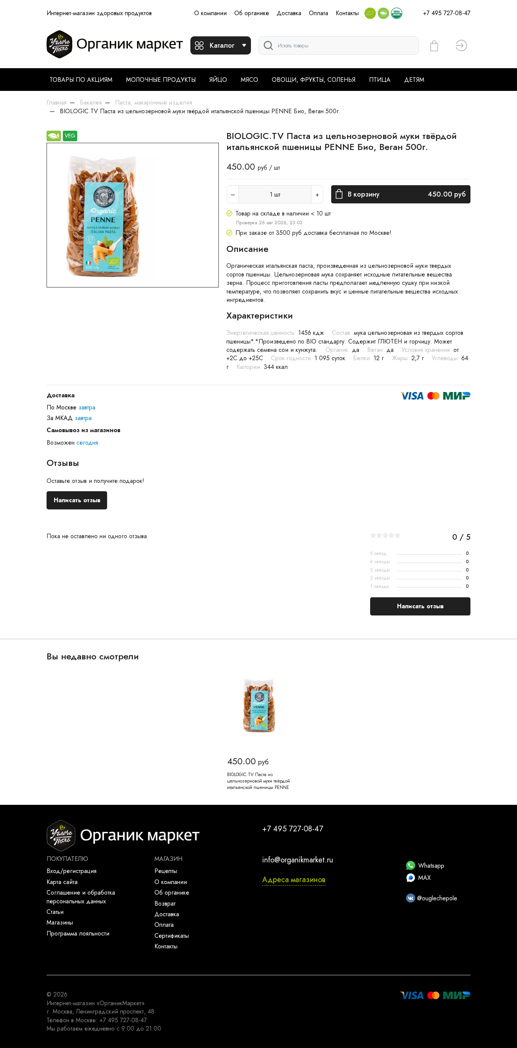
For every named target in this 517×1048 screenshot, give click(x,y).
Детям (414, 79)
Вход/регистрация (72, 871)
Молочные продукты (161, 79)
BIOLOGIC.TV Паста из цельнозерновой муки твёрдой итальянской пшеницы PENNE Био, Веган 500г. (258, 784)
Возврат (165, 903)
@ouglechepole (436, 898)
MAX (424, 877)
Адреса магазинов (293, 879)
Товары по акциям (81, 79)
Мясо (249, 79)
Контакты (347, 13)
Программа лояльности (78, 933)
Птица (380, 79)
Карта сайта (62, 882)
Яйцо (218, 79)
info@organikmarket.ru (297, 859)
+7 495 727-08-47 (446, 13)
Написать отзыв (77, 500)
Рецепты (165, 871)
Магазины (60, 922)
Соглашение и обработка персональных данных (81, 896)
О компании (210, 13)
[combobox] (338, 45)
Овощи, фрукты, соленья (313, 79)
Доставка (289, 13)
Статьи (55, 911)
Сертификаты (171, 935)
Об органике (251, 13)
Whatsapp (431, 865)
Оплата (318, 13)
